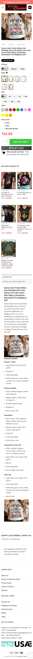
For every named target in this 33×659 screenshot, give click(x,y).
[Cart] (30, 7)
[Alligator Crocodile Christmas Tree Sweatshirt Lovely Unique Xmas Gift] (8, 248)
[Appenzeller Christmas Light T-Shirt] (8, 213)
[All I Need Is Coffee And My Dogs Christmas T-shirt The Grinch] (25, 213)
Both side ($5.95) (12, 129)
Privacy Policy (6, 583)
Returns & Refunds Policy (10, 579)
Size (3, 92)
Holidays (11, 44)
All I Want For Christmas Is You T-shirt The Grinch (7, 194)
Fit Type (4, 64)
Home (3, 44)
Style (4, 73)
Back (7, 126)
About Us (4, 575)
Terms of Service (7, 587)
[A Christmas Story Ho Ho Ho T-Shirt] (25, 180)
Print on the (5, 120)
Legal (3, 617)
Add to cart (20, 142)
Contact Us (5, 602)
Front (7, 123)
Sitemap (4, 590)
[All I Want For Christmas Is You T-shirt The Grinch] (8, 180)
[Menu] (2, 7)
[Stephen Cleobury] (16, 7)
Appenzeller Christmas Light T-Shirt (7, 227)
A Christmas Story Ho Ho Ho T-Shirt (24, 193)
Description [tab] (7, 277)
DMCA (3, 613)
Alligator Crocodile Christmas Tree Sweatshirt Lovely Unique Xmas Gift (7, 263)
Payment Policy (7, 609)
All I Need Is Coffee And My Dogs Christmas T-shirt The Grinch (24, 228)
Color (3, 105)
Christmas (21, 44)
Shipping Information (9, 605)
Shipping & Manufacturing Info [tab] (14, 281)
